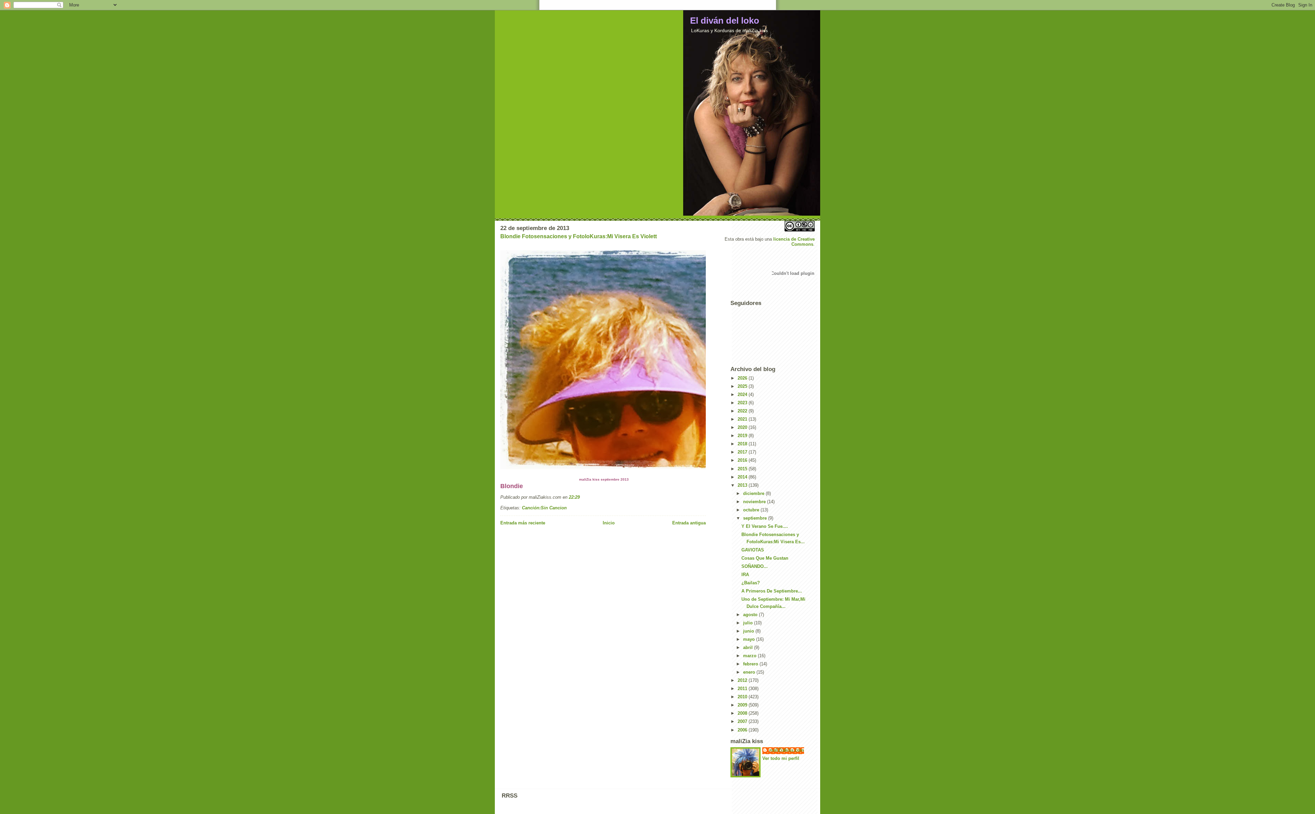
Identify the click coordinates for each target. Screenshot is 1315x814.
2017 (743, 452)
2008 (743, 713)
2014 (743, 477)
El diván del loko (724, 20)
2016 (743, 460)
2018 (743, 443)
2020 (743, 427)
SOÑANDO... (754, 566)
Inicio (609, 522)
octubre (752, 509)
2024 (743, 394)
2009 (743, 705)
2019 (743, 435)
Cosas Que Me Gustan (764, 558)
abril (748, 647)
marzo (750, 655)
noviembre (755, 501)
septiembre (755, 518)
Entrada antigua (689, 522)
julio (748, 622)
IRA (745, 574)
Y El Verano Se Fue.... (764, 526)
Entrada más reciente (522, 522)
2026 (743, 378)
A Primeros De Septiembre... (771, 591)
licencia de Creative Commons (794, 242)
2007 (743, 721)
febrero (751, 663)
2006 (743, 730)
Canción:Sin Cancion (544, 507)
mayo (749, 639)
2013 (743, 485)
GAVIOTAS (752, 549)
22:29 (574, 497)
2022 (743, 411)
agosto (751, 614)
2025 (743, 386)
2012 (743, 680)
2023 (743, 402)
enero (749, 672)
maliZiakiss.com (786, 750)
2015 (743, 468)
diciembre (754, 493)
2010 (743, 696)
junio (749, 631)
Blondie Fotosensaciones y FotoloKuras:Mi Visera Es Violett (578, 236)
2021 (743, 419)
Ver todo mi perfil (780, 758)
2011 (743, 688)
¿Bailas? (750, 582)
